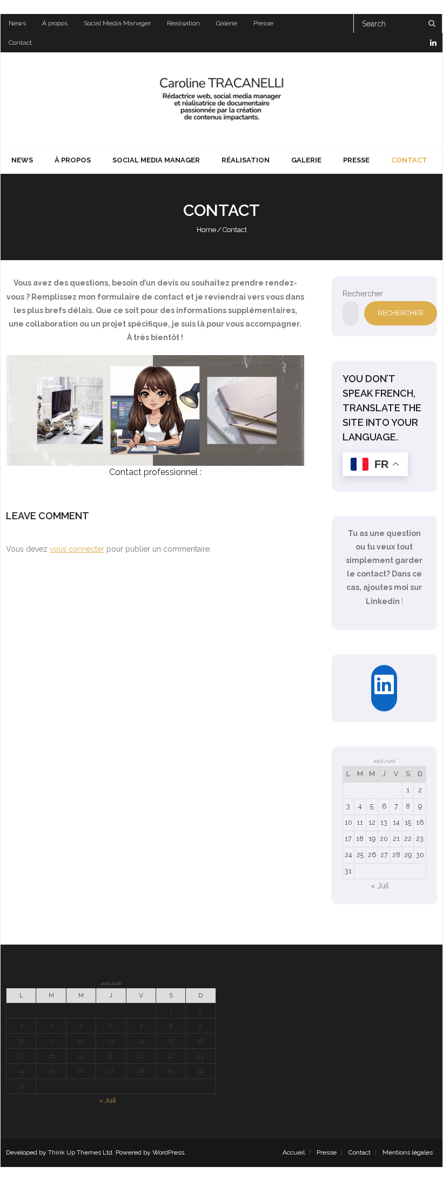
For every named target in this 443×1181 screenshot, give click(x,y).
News (17, 23)
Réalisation (183, 23)
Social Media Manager (117, 23)
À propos (55, 23)
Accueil (294, 1152)
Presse (263, 23)
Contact (20, 42)
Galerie (226, 23)
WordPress (168, 1152)
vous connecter (77, 549)
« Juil (380, 885)
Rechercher (363, 293)
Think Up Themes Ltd (80, 1152)
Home (206, 230)
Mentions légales (407, 1152)
